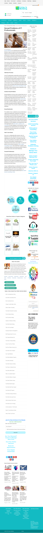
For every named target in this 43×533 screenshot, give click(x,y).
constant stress (23, 98)
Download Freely (17, 512)
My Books (5, 276)
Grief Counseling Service (33, 124)
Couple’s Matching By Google (33, 160)
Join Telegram (8, 15)
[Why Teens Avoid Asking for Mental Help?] (15, 469)
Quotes (12, 22)
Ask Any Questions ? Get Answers (30, 108)
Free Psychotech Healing (10, 317)
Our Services (4, 20)
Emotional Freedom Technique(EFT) (11, 330)
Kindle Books (22, 276)
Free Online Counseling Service (11, 297)
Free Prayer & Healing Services (11, 367)
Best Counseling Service (10, 300)
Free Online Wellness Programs (11, 377)
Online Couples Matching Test (33, 156)
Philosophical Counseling (33, 128)
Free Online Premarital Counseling (11, 310)
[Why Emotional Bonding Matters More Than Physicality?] (15, 490)
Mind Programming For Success (30, 58)
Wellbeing (15, 20)
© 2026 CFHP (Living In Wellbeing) (9, 531)
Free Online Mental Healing (10, 324)
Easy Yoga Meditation (9, 353)
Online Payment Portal (33, 168)
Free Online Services (17, 510)
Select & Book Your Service (10, 413)
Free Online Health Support (10, 370)
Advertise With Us (33, 171)
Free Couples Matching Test (10, 337)
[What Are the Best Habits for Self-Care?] (23, 469)
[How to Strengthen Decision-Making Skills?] (7, 490)
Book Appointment (10, 285)
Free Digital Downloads (11, 450)
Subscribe (15, 432)
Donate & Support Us (33, 174)
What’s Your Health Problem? (10, 373)
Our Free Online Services (11, 442)
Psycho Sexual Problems (33, 137)
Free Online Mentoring (33, 141)
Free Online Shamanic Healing (11, 363)
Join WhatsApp (8, 13)
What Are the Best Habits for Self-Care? (23, 473)
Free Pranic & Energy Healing (10, 340)
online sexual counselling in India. (19, 85)
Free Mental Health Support (10, 383)
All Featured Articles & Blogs (11, 25)
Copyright (17, 515)
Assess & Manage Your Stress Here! (33, 150)
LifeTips (28, 20)
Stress (24, 20)
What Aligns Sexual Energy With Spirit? (23, 493)
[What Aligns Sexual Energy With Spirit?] (23, 490)
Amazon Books (10, 276)
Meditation (34, 20)
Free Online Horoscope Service (34, 100)
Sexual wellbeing (7, 50)
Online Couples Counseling (10, 307)
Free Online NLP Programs (10, 390)
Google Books (16, 276)
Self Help (9, 20)
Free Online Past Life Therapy (10, 403)
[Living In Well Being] (21, 9)
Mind (8, 22)
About (11, 512)
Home (5, 25)
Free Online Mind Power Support (30, 95)
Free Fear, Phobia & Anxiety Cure (11, 347)
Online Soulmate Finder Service (11, 400)
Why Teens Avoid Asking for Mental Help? (15, 473)
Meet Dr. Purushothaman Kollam (11, 410)
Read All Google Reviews (33, 262)
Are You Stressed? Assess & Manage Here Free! (11, 437)
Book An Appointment (11, 446)
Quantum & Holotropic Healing (10, 320)
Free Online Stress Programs (10, 350)
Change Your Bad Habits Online (11, 304)
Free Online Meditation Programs (11, 357)
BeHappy (3, 22)
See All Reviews (33, 261)
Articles (16, 22)
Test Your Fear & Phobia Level (33, 164)
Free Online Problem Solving (10, 380)
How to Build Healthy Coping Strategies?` (7, 473)
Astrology (17, 511)
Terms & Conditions (26, 518)
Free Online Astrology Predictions (11, 393)
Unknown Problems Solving (33, 145)
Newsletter (8, 510)
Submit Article (9, 282)
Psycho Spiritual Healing (10, 314)
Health (20, 20)
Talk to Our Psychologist (10, 327)
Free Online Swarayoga (9, 360)
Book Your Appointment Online (11, 294)
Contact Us (7, 512)
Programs (8, 511)
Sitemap (23, 531)
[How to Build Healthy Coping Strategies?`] (7, 469)
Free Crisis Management (33, 132)
